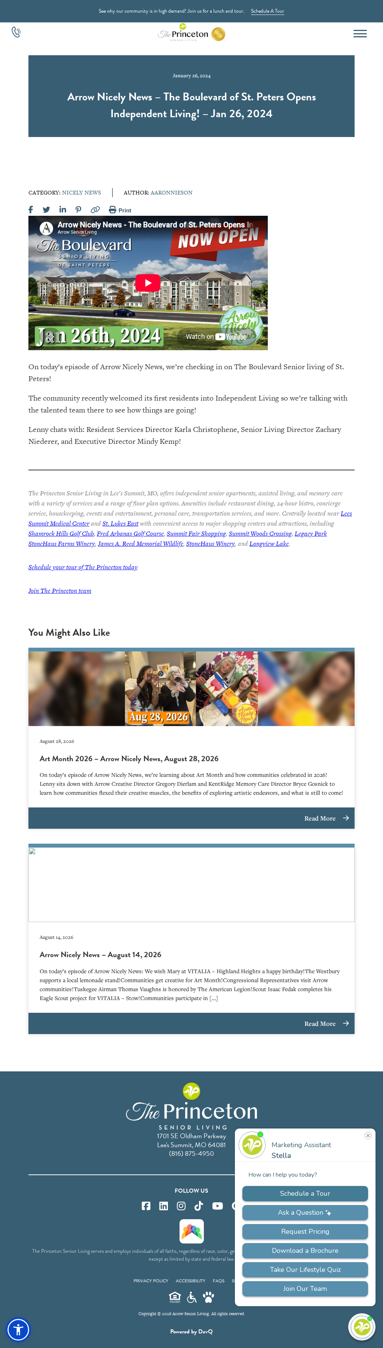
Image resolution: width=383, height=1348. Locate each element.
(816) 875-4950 (191, 1153)
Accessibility (190, 1280)
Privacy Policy (151, 1280)
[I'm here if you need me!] (362, 1327)
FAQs (218, 1280)
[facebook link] (146, 1206)
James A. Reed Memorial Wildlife (140, 543)
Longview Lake (269, 543)
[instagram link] (181, 1206)
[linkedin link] (163, 1206)
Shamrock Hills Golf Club (61, 533)
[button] (18, 1330)
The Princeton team (59, 590)
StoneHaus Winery (210, 543)
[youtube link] (217, 1206)
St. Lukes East (120, 523)
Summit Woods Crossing (260, 533)
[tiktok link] (198, 1206)
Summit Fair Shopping (196, 533)
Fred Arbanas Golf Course (130, 533)
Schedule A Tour (267, 11)
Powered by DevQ (191, 1331)
